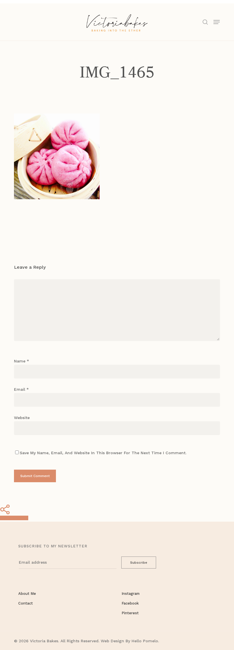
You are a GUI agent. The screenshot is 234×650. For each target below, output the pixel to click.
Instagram (131, 593)
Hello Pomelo (145, 641)
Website (22, 417)
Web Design (112, 641)
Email (21, 389)
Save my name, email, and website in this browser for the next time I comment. (103, 452)
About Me (27, 593)
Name (21, 361)
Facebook (130, 603)
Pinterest (130, 613)
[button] (216, 22)
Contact (25, 603)
